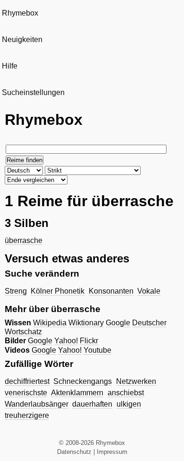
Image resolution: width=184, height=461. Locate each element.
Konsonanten (111, 291)
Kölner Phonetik (57, 291)
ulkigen (129, 404)
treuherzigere (27, 415)
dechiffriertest (27, 381)
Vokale (148, 291)
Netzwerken (136, 381)
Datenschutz (74, 451)
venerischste (26, 393)
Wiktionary (86, 323)
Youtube (97, 350)
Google (118, 323)
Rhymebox (20, 13)
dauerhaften (92, 404)
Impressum (112, 451)
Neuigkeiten (22, 39)
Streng (16, 291)
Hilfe (9, 66)
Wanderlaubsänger (36, 404)
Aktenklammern (77, 393)
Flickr (89, 341)
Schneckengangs (82, 381)
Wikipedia (50, 323)
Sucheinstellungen (33, 92)
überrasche (23, 240)
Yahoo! (66, 341)
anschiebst (126, 393)
